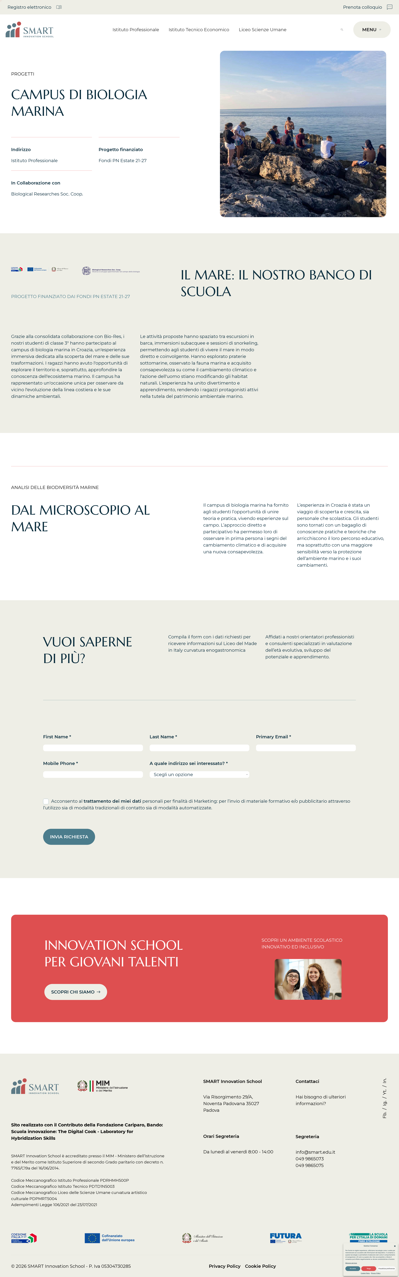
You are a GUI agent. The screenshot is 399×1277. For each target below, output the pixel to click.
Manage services (351, 1263)
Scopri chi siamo (73, 992)
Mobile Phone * (60, 763)
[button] (395, 1246)
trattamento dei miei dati (112, 801)
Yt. (384, 1092)
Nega (369, 1269)
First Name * (57, 736)
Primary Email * (273, 736)
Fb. (384, 1115)
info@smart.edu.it (315, 1152)
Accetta (353, 1269)
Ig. (384, 1103)
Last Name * (163, 736)
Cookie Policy (365, 1273)
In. (384, 1080)
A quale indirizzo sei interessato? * (189, 763)
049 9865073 (310, 1158)
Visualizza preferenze (386, 1269)
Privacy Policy (376, 1273)
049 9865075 (310, 1165)
